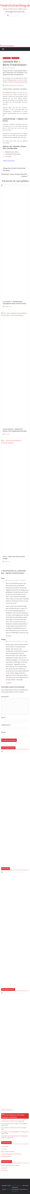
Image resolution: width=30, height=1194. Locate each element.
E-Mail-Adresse (6, 725)
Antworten (8, 636)
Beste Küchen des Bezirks (7, 1151)
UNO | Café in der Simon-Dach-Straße (14, 558)
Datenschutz (4, 1170)
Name (3, 717)
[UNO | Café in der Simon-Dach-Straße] (15, 441)
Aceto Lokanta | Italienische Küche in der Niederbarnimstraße (14, 430)
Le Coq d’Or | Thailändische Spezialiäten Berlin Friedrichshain (14, 302)
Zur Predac (4, 1149)
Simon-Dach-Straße (22, 80)
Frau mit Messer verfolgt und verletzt (10, 1127)
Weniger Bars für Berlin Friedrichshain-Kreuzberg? (14, 169)
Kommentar (5, 696)
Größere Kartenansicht (9, 160)
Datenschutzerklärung (7, 1110)
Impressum (4, 1168)
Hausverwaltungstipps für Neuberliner (11, 1154)
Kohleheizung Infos (6, 1156)
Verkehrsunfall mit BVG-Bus (8, 1121)
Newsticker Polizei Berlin (9, 1117)
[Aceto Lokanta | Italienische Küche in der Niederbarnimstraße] (15, 313)
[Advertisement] (15, 31)
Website (3, 732)
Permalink (23, 580)
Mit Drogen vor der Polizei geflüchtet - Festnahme (14, 1132)
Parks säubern (5, 1146)
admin (13, 68)
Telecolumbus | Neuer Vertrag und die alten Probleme (14, 175)
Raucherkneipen (6, 58)
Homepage (8, 156)
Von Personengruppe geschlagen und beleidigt (13, 1123)
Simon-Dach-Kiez (15, 58)
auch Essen (12, 126)
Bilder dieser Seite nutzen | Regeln (10, 1165)
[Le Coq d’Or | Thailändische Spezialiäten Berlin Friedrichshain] (15, 186)
